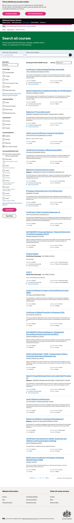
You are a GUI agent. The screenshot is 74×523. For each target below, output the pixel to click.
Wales (51, 499)
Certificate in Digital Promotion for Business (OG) (45, 312)
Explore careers (6, 22)
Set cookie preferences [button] (35, 14)
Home (3, 29)
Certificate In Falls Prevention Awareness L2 (43, 212)
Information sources (31, 502)
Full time (7, 121)
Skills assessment (16, 22)
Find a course (26, 22)
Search (70, 54)
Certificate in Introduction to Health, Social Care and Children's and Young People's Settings (46, 440)
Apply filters (9, 210)
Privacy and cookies (7, 502)
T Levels (7, 76)
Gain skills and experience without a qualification (13, 155)
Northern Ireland (54, 502)
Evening (7, 139)
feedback (29, 26)
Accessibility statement (32, 496)
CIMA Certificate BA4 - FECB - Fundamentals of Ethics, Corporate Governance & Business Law (47, 355)
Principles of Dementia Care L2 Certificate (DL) (44, 191)
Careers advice (35, 22)
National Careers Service (11, 20)
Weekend (8, 143)
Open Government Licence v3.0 (30, 518)
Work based (8, 109)
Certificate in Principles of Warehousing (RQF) (44, 150)
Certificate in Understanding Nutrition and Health (45, 69)
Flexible (7, 128)
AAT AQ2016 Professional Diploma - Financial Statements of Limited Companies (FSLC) (48, 233)
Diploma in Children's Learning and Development (45, 419)
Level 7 (7, 198)
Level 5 (7, 187)
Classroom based (10, 106)
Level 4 (7, 180)
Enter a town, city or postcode (9, 52)
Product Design (32, 254)
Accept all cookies (11, 14)
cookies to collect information (15, 5)
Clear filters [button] (9, 216)
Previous (32, 477)
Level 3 (7, 175)
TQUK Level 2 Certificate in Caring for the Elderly (45, 133)
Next (47, 477)
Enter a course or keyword (32, 52)
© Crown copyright (67, 518)
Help (3, 499)
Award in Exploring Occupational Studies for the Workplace (48, 91)
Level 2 (7, 170)
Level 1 (7, 165)
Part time (8, 124)
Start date (5, 62)
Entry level (8, 159)
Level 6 (7, 193)
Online (7, 102)
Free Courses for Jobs (11, 83)
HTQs (7, 80)
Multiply (7, 87)
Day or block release (11, 146)
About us (4, 496)
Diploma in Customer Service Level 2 (40, 170)
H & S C (29, 272)
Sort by (53, 62)
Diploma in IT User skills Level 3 (38, 112)
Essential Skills (9, 72)
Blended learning (10, 113)
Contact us (43, 22)
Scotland (52, 496)
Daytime (7, 136)
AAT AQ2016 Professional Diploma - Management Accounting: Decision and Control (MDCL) (45, 333)
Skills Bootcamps (10, 90)
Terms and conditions (31, 499)
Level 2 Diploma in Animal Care (38, 399)
